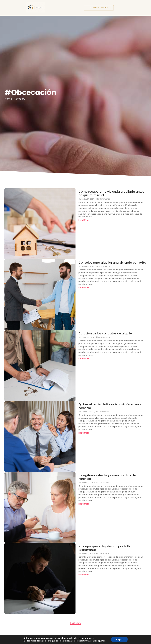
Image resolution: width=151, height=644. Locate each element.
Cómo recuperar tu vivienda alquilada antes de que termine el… (111, 193)
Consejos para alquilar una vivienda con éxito (112, 262)
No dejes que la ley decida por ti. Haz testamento (105, 548)
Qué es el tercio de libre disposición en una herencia (109, 406)
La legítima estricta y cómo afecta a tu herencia (107, 477)
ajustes (101, 641)
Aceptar (119, 639)
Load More (75, 623)
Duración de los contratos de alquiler (105, 333)
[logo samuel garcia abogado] (35, 7)
